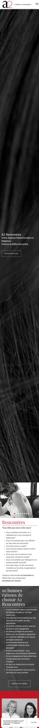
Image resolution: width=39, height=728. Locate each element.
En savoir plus (11, 254)
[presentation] (3, 500)
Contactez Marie (19, 684)
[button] (10, 513)
